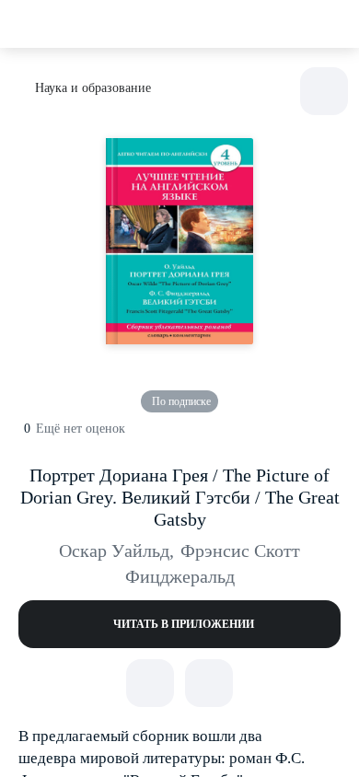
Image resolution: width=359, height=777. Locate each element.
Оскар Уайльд (116, 550)
